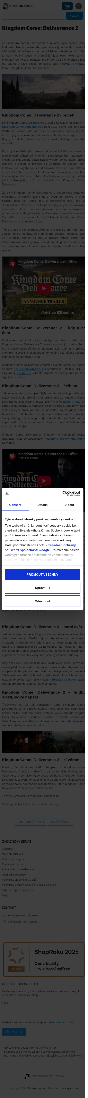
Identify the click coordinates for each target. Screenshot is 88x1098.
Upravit (40, 587)
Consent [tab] (15, 504)
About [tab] (69, 504)
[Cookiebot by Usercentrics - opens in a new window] (62, 493)
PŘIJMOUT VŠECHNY (42, 574)
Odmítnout (42, 601)
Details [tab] (42, 504)
